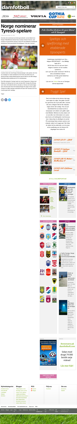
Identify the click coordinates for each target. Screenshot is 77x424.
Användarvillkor (12, 406)
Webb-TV (22, 21)
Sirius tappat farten (20, 399)
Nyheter (5, 20)
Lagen (17, 20)
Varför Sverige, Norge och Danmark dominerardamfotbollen (68, 254)
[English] (68, 3)
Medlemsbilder (43, 20)
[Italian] (74, 3)
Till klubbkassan (52, 21)
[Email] (2, 99)
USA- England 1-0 (52, 208)
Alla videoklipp (47, 216)
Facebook (48, 388)
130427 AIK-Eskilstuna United (63, 169)
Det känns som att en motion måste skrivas (21, 402)
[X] (9, 99)
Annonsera (63, 388)
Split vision (71, 21)
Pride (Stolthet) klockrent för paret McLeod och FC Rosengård (57, 31)
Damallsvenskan (5, 388)
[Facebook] (6, 99)
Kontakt (56, 3)
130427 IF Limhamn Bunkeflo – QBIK (61, 150)
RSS (36, 406)
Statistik (63, 390)
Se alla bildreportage (57, 179)
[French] (70, 3)
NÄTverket (65, 20)
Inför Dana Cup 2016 (51, 199)
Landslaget (3, 392)
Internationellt (4, 390)
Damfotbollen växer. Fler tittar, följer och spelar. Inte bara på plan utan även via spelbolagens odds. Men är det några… (71, 289)
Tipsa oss (31, 406)
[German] (72, 3)
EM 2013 (3, 395)
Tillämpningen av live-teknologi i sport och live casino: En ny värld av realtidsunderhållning (21, 391)
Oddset (56, 81)
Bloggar (11, 20)
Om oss (58, 21)
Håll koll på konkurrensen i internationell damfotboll (22, 396)
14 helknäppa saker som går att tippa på (71, 305)
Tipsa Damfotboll (63, 3)
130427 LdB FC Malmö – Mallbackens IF (63, 159)
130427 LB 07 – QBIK (63, 139)
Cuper (28, 20)
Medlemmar (34, 20)
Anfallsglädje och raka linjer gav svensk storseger (71, 191)
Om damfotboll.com (22, 406)
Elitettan (3, 394)
